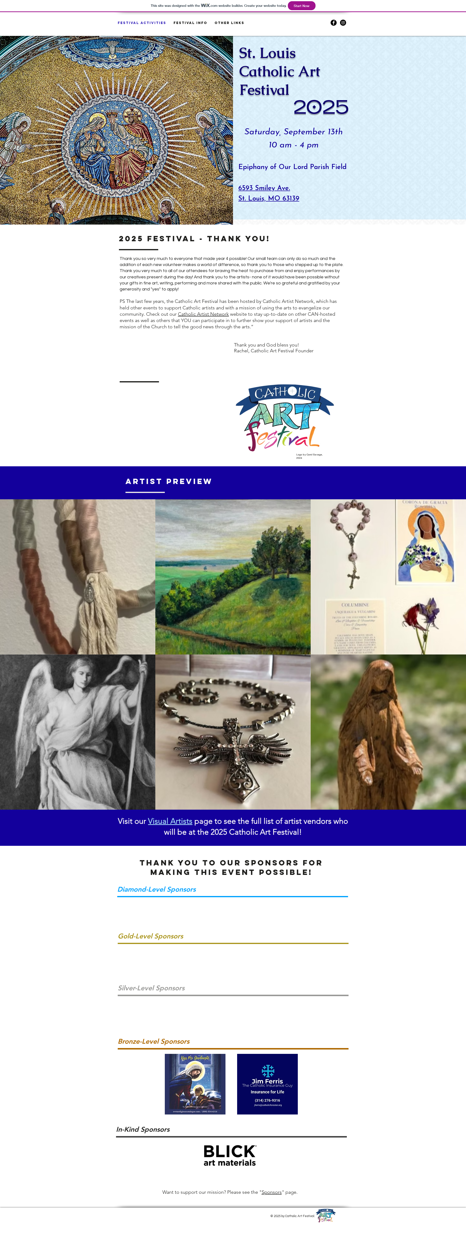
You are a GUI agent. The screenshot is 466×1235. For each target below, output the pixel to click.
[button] (190, 23)
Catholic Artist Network (203, 314)
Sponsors (272, 1192)
